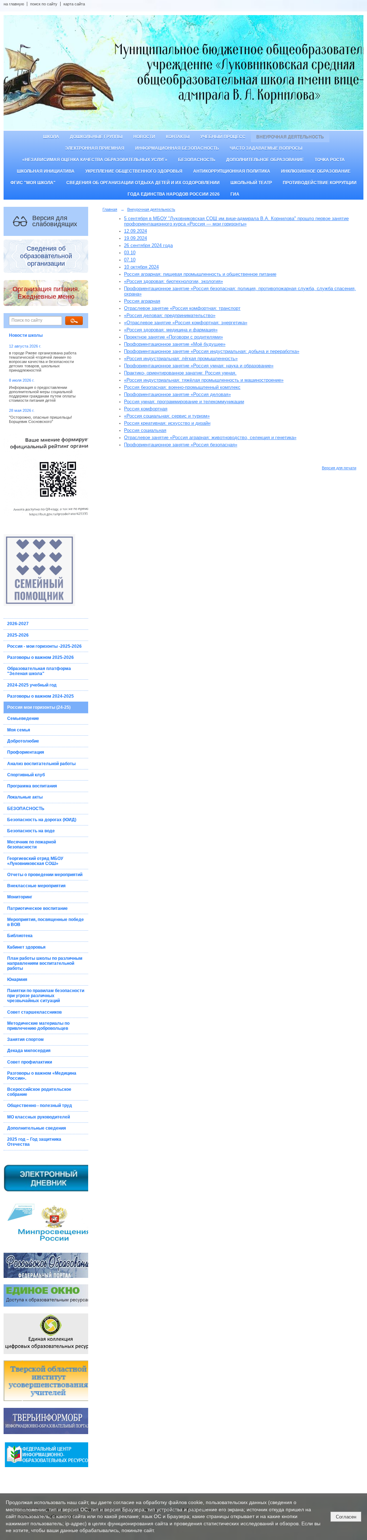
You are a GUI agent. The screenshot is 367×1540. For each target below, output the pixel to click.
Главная (110, 209)
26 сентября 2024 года (148, 245)
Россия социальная (145, 430)
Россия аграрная (142, 301)
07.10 (129, 259)
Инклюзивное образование (316, 171)
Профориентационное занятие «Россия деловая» (177, 394)
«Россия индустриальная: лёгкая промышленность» (181, 358)
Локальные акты (25, 797)
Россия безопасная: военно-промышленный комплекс (182, 387)
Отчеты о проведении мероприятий (44, 874)
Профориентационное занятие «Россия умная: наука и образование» (198, 365)
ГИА (234, 194)
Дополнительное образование (265, 159)
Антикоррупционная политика (231, 171)
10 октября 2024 (141, 267)
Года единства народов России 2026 (174, 194)
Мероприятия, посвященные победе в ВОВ (45, 922)
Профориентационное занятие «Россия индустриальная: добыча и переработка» (211, 351)
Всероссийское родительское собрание (39, 1092)
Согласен (346, 1517)
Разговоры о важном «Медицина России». (41, 1076)
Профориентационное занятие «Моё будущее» (174, 344)
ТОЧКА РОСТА (330, 159)
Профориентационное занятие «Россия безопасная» (180, 444)
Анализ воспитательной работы (41, 763)
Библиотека (20, 935)
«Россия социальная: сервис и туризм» (167, 416)
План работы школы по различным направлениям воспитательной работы (44, 963)
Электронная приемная (94, 148)
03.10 (129, 252)
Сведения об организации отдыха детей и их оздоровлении (143, 182)
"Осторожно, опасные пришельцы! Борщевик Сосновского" (40, 419)
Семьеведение (23, 718)
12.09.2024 (135, 231)
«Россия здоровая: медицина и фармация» (171, 329)
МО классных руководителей (38, 1117)
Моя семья (18, 729)
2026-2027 (18, 623)
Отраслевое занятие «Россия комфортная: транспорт (182, 308)
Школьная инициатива (46, 171)
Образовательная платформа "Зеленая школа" (39, 671)
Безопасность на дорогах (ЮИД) (41, 819)
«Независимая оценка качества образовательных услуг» (94, 159)
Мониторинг (19, 896)
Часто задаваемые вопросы (266, 148)
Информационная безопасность (177, 148)
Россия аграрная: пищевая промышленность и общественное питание (200, 274)
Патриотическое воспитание (37, 908)
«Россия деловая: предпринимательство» (169, 315)
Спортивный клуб (26, 774)
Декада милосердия (29, 1050)
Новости (144, 136)
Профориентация (25, 752)
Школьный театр (251, 182)
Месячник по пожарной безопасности (31, 844)
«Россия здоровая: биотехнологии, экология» (173, 281)
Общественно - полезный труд (39, 1105)
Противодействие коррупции (320, 182)
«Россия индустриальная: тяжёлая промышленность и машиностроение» (203, 380)
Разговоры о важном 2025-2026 (40, 657)
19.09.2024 (135, 238)
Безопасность (196, 159)
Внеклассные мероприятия (36, 885)
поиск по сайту (43, 4)
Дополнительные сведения (36, 1128)
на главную (14, 4)
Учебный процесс (223, 136)
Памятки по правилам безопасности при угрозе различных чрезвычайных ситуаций (45, 995)
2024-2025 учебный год (32, 685)
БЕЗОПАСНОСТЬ (25, 808)
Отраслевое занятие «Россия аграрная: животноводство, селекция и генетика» (210, 437)
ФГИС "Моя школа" (33, 182)
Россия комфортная (145, 408)
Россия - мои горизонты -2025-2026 (44, 646)
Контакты (178, 136)
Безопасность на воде (31, 830)
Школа (51, 136)
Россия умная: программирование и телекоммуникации (184, 401)
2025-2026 (18, 635)
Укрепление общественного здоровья (133, 171)
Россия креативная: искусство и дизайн (167, 423)
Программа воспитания (32, 785)
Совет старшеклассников (34, 1012)
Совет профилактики (29, 1062)
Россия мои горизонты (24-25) (39, 707)
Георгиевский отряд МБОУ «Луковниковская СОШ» (35, 861)
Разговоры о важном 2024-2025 (40, 696)
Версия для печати (339, 468)
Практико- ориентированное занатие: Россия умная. (180, 373)
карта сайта (74, 4)
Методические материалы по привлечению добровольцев (38, 1026)
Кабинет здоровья (26, 947)
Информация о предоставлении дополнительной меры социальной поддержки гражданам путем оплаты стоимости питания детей (42, 394)
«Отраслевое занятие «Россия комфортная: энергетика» (185, 322)
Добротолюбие (23, 741)
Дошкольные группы (96, 136)
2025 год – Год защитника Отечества (34, 1142)
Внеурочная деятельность (290, 136)
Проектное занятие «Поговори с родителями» (173, 337)
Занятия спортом (25, 1039)
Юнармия (17, 979)
